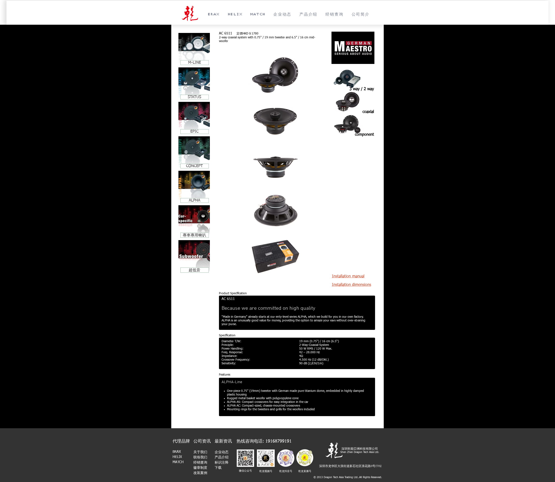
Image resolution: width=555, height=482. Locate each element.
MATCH (178, 462)
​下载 (218, 468)
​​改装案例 (200, 473)
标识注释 (222, 462)
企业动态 (222, 452)
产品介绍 (222, 457)
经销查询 (200, 462)
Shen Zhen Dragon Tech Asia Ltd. (359, 452)
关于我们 (200, 452)
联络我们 (200, 457)
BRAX (177, 452)
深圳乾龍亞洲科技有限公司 (359, 448)
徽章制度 (200, 468)
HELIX (177, 457)
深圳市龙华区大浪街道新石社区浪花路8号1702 (350, 466)
